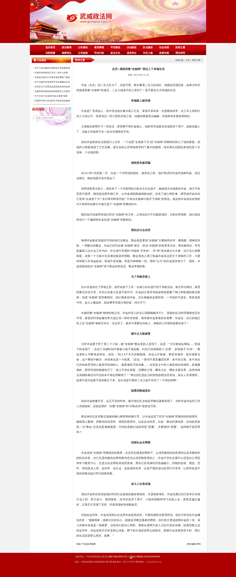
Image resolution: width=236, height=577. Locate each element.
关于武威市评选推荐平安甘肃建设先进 (52, 82)
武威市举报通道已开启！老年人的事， (52, 72)
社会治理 (164, 47)
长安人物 (148, 53)
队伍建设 (148, 47)
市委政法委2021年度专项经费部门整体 (52, 77)
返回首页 (50, 47)
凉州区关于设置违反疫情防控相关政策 (52, 86)
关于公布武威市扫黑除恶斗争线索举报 (52, 68)
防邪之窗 (180, 47)
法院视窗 (50, 53)
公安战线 (83, 53)
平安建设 (115, 47)
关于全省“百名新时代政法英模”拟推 (51, 96)
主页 (188, 60)
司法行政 (99, 53)
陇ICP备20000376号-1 (119, 556)
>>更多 (66, 61)
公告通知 (83, 47)
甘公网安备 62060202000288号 (146, 556)
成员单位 (131, 53)
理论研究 (180, 53)
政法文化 (115, 53)
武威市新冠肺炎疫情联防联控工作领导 (52, 91)
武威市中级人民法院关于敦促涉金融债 (52, 100)
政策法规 (164, 53)
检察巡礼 (67, 53)
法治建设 (131, 47)
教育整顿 (99, 47)
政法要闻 (67, 47)
